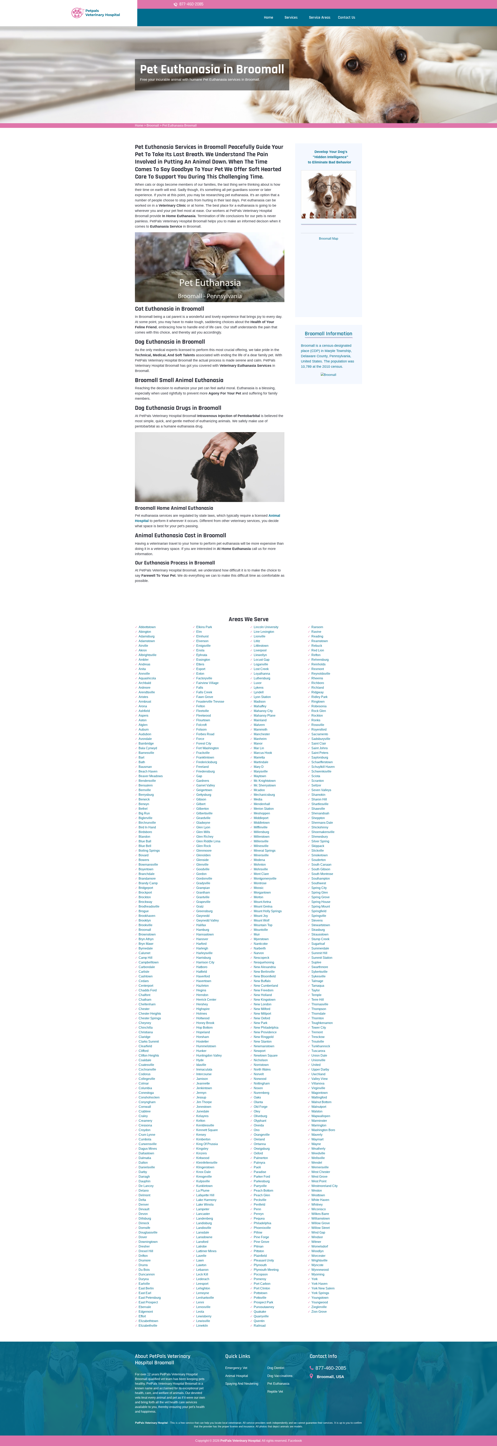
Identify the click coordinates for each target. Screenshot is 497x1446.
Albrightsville (147, 655)
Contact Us (346, 17)
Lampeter (202, 1209)
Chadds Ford (148, 990)
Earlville (144, 1283)
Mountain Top (263, 925)
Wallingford (319, 1097)
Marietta (259, 757)
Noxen (258, 1088)
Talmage (317, 981)
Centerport (146, 985)
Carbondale (147, 967)
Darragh (144, 1176)
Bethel (143, 808)
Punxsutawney (264, 1307)
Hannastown (205, 934)
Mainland (260, 720)
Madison (260, 701)
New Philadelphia (266, 1027)
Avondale (145, 738)
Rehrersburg (320, 659)
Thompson (318, 1009)
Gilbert (200, 804)
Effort (142, 1316)
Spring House (320, 901)
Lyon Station (262, 697)
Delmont (144, 1195)
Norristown (261, 1064)
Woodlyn (317, 1251)
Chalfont (144, 995)
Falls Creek (204, 692)
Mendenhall (262, 804)
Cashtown (146, 976)
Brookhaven (147, 915)
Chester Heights (150, 1013)
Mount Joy (261, 915)
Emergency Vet (236, 1368)
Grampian (203, 887)
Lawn (200, 1260)
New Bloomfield (265, 976)
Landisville (203, 1227)
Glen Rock (203, 846)
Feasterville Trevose (210, 701)
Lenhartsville (205, 1297)
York (314, 1279)
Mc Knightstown (265, 780)
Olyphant (260, 1120)
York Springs (320, 1293)
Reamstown (319, 641)
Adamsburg (147, 636)
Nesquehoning (264, 962)
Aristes (143, 697)
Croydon (144, 1130)
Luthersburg (262, 678)
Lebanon (202, 1269)
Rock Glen (318, 711)
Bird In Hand (147, 827)
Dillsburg (145, 1218)
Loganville (261, 664)
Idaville (201, 1064)
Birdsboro (145, 832)
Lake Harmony (206, 1200)
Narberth (260, 948)
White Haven (320, 1200)
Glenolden (203, 855)
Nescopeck (261, 957)
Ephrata (201, 655)
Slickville (317, 850)
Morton (258, 897)
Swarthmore (319, 967)
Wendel (316, 1162)
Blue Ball (145, 841)
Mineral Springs (264, 850)
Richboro (317, 683)
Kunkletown (204, 1186)
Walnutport (318, 1106)
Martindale (261, 762)
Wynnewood (320, 1269)
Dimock (144, 1223)
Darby (143, 1172)
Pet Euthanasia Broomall (179, 125)
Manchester (262, 734)
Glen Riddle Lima (208, 841)
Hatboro (201, 967)
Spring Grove (320, 897)
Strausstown (319, 934)
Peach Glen (262, 1195)
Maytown (260, 776)
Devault (144, 1209)
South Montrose (322, 874)
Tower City (318, 1027)
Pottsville (260, 1297)
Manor (258, 743)
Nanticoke (261, 943)
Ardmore (144, 687)
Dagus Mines (148, 1148)
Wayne (316, 1144)
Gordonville (204, 878)
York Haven (319, 1283)
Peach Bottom (263, 1190)
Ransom (317, 627)
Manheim (260, 738)
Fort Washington (207, 748)
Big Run (144, 813)
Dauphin (144, 1181)
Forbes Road (205, 734)
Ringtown (318, 701)
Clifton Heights (149, 1055)
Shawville (318, 808)
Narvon (259, 953)
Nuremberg (261, 1092)
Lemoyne (202, 1293)
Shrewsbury (319, 836)
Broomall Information (328, 333)
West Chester (320, 1172)
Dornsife (144, 1227)
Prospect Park (263, 1302)
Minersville (261, 855)
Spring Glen (319, 892)
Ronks (315, 720)
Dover (143, 1237)
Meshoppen (262, 813)
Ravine (316, 631)
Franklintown (205, 757)
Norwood (260, 1078)
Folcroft (201, 724)
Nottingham (262, 1083)
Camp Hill (145, 957)
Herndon (202, 995)
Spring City (319, 887)
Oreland (259, 1139)
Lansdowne (204, 1237)
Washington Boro (323, 1130)
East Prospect (148, 1302)
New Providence (265, 1032)
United (316, 1064)
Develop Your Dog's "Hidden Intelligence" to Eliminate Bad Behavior (328, 157)
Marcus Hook (263, 752)
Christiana (146, 1032)
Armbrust (145, 701)
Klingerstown (205, 1167)
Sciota (315, 776)
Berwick (144, 799)
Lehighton (203, 1288)
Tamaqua (317, 985)
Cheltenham (147, 1004)
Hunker (201, 1050)
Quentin (259, 1321)
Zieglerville (319, 1307)
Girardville (203, 818)
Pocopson (261, 1274)
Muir (257, 934)
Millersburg (261, 832)
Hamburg (202, 929)
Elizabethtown (148, 1321)
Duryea (144, 1279)
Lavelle (201, 1255)
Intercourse (204, 1074)
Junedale (202, 1111)
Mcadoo (259, 790)
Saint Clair (318, 743)
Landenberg (204, 1218)
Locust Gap (261, 659)
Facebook (295, 1440)
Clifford (144, 1050)
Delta (142, 1200)
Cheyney (145, 1023)
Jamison (202, 1078)
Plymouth (260, 1265)
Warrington (318, 1125)
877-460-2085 (191, 4)
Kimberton (203, 1139)
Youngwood (319, 1302)
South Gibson (320, 869)
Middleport (261, 818)
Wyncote (317, 1265)
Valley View (319, 1078)
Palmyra (259, 1162)
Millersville (261, 841)
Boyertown (146, 869)
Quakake (260, 1311)
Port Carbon (262, 1283)
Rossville (317, 724)
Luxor (258, 683)
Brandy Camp (148, 883)
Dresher (144, 1246)
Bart (141, 757)
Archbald (145, 683)
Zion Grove (319, 1311)
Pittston (259, 1251)
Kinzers (201, 1153)
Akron (143, 650)
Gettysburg (203, 794)
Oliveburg (260, 1116)
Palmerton (261, 1158)
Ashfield (144, 711)
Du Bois (144, 1269)
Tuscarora (318, 1050)
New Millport (262, 1013)
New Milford (262, 1009)
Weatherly (318, 1148)
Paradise (260, 1172)
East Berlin (146, 1288)
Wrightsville (319, 1260)
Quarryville (261, 1316)
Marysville (261, 771)
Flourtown (203, 720)
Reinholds (318, 664)
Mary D (259, 766)
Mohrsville (261, 869)
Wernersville (320, 1167)
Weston (316, 1190)
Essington (203, 659)
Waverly (316, 1134)
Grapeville (203, 901)
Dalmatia (145, 1158)
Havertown (203, 981)
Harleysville (204, 953)
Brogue (144, 911)
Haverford (203, 976)
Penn (257, 1209)
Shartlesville (319, 804)
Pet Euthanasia (278, 1383)
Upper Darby (320, 1069)
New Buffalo (262, 981)
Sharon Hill (319, 799)
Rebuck (316, 645)
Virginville (318, 1088)
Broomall (153, 125)
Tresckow (318, 1037)
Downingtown (148, 1241)
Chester (144, 1009)
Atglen (143, 724)
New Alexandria (265, 967)
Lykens (258, 687)
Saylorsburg (319, 757)
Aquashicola (147, 678)
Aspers (143, 715)
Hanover (202, 939)
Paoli (257, 1167)
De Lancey (146, 1186)
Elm (199, 631)
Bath (142, 762)
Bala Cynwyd (148, 748)
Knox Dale (203, 1172)
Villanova (317, 1083)
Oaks (257, 1097)
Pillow (258, 1232)
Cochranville (147, 1069)
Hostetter (202, 1041)
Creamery (145, 1120)
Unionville (318, 1060)
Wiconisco (318, 1209)
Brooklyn (145, 920)
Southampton (320, 878)
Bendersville (147, 780)
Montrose (260, 883)
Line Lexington (264, 631)
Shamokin (318, 794)
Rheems (317, 678)
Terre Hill (317, 999)
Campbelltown (149, 962)
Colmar (144, 1083)
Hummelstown (206, 1046)
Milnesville (261, 846)
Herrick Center (206, 999)
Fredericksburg (206, 762)
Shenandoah (320, 813)
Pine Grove (261, 1241)
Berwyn (144, 804)
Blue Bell (145, 846)
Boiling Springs (149, 850)
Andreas (144, 664)
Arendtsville (147, 692)
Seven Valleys (321, 790)
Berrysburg (146, 794)
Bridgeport (146, 887)
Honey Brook (205, 1023)
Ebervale (145, 1307)
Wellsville (318, 1158)
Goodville (202, 869)
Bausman (145, 766)
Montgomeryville (265, 878)
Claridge (144, 1037)
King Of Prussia (207, 1144)
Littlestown (261, 645)
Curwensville (148, 1144)
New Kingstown (264, 999)
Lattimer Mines (206, 1251)
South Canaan (321, 864)
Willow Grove (320, 1223)
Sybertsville (319, 971)
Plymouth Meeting (266, 1269)
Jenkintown (204, 1088)
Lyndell (259, 692)
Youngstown (319, 1297)
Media (258, 799)
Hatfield (201, 971)
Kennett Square (207, 1130)
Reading (317, 636)
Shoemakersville (323, 832)
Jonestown (203, 1106)
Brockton (145, 897)
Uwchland (318, 1074)
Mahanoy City (263, 711)
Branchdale (147, 874)
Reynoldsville (320, 673)
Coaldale (145, 1060)
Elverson (202, 641)
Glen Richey (204, 836)
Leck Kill (202, 1274)
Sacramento (319, 734)
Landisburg (204, 1223)
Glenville (202, 864)
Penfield (259, 1204)
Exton (200, 673)
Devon (143, 1213)
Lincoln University (266, 627)
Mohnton (260, 864)
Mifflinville (261, 827)
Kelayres (202, 1116)
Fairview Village (207, 683)
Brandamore (147, 878)
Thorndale (318, 1013)
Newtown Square (266, 1055)
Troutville (317, 1041)
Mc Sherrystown (265, 785)
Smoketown (319, 855)
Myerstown (261, 939)
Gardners (202, 780)
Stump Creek (320, 939)
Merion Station (264, 808)
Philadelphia (262, 1223)
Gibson (201, 799)
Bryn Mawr (146, 943)
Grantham (203, 892)
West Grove (319, 1176)
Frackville (203, 752)
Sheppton (318, 818)
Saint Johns (319, 748)
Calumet (144, 953)
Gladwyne (203, 822)
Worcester (318, 1255)
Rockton (317, 715)
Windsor (317, 1237)
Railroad (260, 1325)
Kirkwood (202, 1158)
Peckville (260, 1200)
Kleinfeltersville (206, 1162)
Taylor (315, 990)
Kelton (200, 1120)
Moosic (259, 887)
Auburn (144, 729)
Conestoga (146, 1092)
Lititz (257, 641)
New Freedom (263, 990)
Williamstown (320, 1218)
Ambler (144, 659)
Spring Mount (320, 906)
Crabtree (145, 1111)
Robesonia (319, 706)
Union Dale (319, 1055)
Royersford (319, 729)
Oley (257, 1111)
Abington (145, 631)
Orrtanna (260, 1144)
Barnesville (146, 752)
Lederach (202, 1279)
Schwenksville (321, 771)
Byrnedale (146, 948)
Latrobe (201, 1246)
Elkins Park (204, 627)
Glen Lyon (203, 827)
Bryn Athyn (146, 939)
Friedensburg (205, 771)
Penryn (259, 1213)
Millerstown (261, 836)
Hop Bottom (204, 1027)
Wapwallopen (320, 1116)
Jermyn (201, 1092)
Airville (143, 645)
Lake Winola (205, 1204)
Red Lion (317, 650)
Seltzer (316, 785)
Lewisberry (203, 1316)
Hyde (200, 1060)
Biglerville (145, 818)
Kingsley (202, 1148)
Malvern (259, 724)
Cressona (145, 1125)
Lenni (200, 1302)
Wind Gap (318, 1232)
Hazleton (202, 985)
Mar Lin (259, 748)
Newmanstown (264, 1046)
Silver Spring (320, 841)
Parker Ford (262, 1176)
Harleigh (202, 948)
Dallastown (146, 1153)
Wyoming (317, 1274)
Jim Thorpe (204, 1102)
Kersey (201, 1134)
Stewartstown (320, 925)
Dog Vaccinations (280, 1376)
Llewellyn (260, 655)
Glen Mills (203, 832)
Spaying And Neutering (241, 1383)
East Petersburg (150, 1297)
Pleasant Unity (264, 1260)
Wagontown (319, 1092)
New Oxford (262, 1018)
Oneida (259, 1125)
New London (262, 1004)
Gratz (200, 906)
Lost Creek (261, 669)
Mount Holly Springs (268, 911)
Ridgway (317, 692)
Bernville (145, 790)
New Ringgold (264, 1037)
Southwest (318, 883)
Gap (199, 776)
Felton (200, 706)
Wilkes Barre (320, 1213)
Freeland (202, 766)
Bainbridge (146, 743)
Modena (259, 860)
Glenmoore (204, 850)
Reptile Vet (275, 1391)
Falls (199, 687)
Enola (200, 650)
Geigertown (204, 790)
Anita (142, 669)
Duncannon (147, 1274)
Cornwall (145, 1106)
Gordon (201, 874)
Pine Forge (261, 1237)
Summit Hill (319, 953)
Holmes (201, 1013)
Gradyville (203, 883)
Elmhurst (202, 636)
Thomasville (319, 1004)
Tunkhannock (320, 1046)
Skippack (317, 846)
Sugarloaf (318, 943)
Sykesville (318, 976)
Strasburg (318, 929)
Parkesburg (262, 1181)
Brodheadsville (149, 906)
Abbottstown (147, 627)
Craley (143, 1116)
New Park (260, 1023)
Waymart (317, 1139)
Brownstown (147, 934)
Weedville (318, 1153)
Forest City (203, 743)
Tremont (317, 1032)
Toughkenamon (322, 1023)
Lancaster (203, 1213)
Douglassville (148, 1232)
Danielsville (147, 1167)
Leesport (202, 1283)
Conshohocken (149, 1097)
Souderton (318, 860)
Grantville (202, 897)
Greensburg (204, 911)
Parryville (260, 1186)
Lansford (202, 1241)
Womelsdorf (319, 1246)
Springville (318, 915)
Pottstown (260, 1293)
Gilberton (202, 808)
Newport (259, 1050)
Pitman (258, 1246)
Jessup (201, 1097)
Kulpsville (203, 1181)
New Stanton (263, 1041)
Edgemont (146, 1311)
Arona (143, 706)
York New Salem (323, 1288)
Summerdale (320, 948)
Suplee (316, 962)
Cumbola (145, 1139)
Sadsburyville (320, 738)
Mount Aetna (262, 901)
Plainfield (260, 1255)
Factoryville (204, 678)
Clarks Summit (149, 1041)
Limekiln (202, 1325)
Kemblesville (205, 1125)
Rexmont (317, 669)
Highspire (203, 1009)
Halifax (201, 925)
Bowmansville (148, 864)
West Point (318, 1181)
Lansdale (202, 1232)
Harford (201, 943)
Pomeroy (260, 1279)
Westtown (318, 1195)
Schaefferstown (322, 762)
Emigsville (203, 645)
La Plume (202, 1190)
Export (200, 669)
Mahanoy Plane (264, 715)
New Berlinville (264, 971)
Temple (316, 995)
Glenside (202, 860)
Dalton (143, 1162)
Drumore (145, 1260)
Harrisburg (203, 957)
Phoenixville (262, 1227)
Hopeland (203, 1032)
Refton (316, 655)
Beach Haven (148, 771)
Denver (144, 1204)
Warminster (319, 1120)
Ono (257, 1130)
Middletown (262, 822)
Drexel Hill (146, 1251)
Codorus (144, 1074)
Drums (143, 1265)
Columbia (145, 1088)
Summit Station (321, 957)
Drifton (143, 1255)
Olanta (258, 1102)
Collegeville (147, 1078)
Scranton (317, 780)
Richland (317, 687)
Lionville (259, 636)
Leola (200, 1311)
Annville (144, 673)
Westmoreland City (324, 1186)
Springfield (318, 911)
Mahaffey (260, 706)
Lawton (201, 1265)
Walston (316, 1111)
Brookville (145, 925)
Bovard (144, 855)
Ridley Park (319, 697)
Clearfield (145, 1046)
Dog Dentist (275, 1368)
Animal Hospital (236, 1376)
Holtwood (202, 1018)
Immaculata (204, 1069)
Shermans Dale (322, 822)
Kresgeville (204, 1176)
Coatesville (146, 1064)
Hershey (202, 1004)
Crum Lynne (147, 1134)
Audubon (145, 734)
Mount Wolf (261, 920)
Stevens (317, 920)
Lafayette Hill (205, 1195)
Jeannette (203, 1083)
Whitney (317, 1204)
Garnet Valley (205, 785)
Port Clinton (262, 1288)
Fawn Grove (204, 697)
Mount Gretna (263, 906)
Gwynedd (202, 915)
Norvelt (259, 1074)
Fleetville (202, 711)
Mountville (261, 929)
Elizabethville (148, 1325)
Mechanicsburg (264, 794)
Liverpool (260, 650)
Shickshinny (319, 827)
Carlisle (144, 971)
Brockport (145, 892)
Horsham (202, 1037)
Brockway (145, 901)
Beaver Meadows (151, 776)
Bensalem (146, 785)
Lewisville (203, 1321)
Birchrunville (147, 822)
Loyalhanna (262, 673)
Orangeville (262, 1134)
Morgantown (262, 892)
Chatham (145, 999)
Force (200, 738)
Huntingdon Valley (209, 1055)
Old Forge (261, 1106)
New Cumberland (266, 985)
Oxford (258, 1153)
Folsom (201, 729)
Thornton (317, 1018)
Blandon (144, 836)
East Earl (145, 1293)
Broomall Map (328, 238)
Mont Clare (261, 874)
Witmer (316, 1241)
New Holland (263, 995)
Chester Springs (150, 1018)
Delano (144, 1190)
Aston (143, 720)
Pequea (259, 1218)
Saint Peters (319, 752)
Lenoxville (203, 1307)
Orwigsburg (262, 1148)
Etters (200, 664)
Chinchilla (146, 1027)
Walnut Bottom (321, 1102)
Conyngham (147, 1102)
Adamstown (147, 641)
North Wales (262, 1069)
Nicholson (261, 1060)
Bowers (144, 860)
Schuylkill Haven (323, 766)
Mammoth (260, 729)
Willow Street (320, 1227)
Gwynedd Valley (207, 920)
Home (139, 125)
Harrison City (205, 962)
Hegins (201, 990)
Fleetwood (203, 715)
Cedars (144, 981)
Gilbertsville (204, 813)
